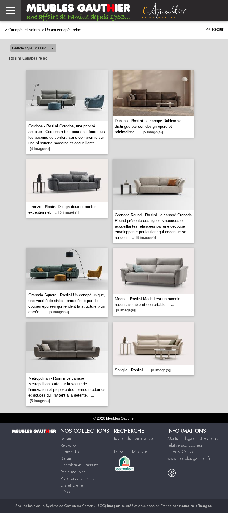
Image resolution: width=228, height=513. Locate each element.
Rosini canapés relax (63, 30)
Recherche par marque (134, 438)
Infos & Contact (181, 451)
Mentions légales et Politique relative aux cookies (192, 441)
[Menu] (10, 10)
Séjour (66, 458)
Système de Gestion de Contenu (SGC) (85, 506)
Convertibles (72, 451)
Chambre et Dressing (80, 465)
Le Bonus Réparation (132, 451)
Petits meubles (73, 472)
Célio (65, 491)
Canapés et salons (24, 30)
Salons (66, 438)
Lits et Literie (72, 485)
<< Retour (214, 29)
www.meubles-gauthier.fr (188, 458)
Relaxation (69, 445)
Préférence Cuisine (77, 478)
